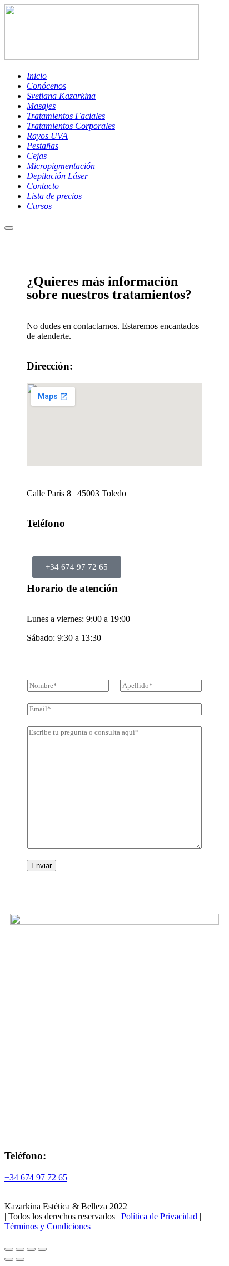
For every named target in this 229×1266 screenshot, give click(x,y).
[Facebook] (7, 1196)
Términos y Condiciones (47, 1226)
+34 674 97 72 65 (35, 1177)
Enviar (41, 865)
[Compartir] (31, 1249)
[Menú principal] (8, 228)
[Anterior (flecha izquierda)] (8, 1259)
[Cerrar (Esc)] (42, 1249)
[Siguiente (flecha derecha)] (20, 1259)
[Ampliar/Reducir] (8, 1249)
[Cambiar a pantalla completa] (20, 1249)
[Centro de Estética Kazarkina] (101, 57)
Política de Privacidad (159, 1216)
